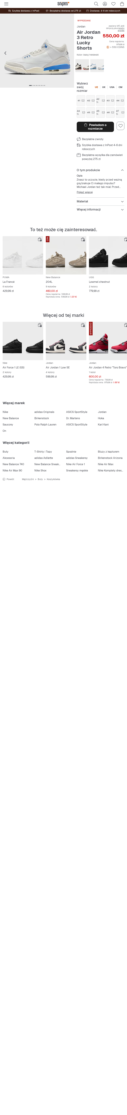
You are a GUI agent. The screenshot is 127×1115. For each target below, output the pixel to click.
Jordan (81, 26)
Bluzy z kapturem (108, 451)
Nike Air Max (105, 464)
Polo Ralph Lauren (45, 424)
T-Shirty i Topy (43, 451)
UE (96, 87)
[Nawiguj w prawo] (67, 53)
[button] (37, 51)
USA (112, 87)
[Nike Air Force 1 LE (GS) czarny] (23, 341)
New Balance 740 (13, 464)
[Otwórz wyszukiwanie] (96, 4)
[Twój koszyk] (122, 4)
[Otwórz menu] (6, 4)
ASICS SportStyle (76, 412)
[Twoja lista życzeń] (113, 4)
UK (104, 87)
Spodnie (71, 451)
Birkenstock (41, 418)
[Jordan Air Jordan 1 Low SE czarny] (66, 341)
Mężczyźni (28, 479)
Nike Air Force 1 (75, 464)
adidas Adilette (43, 458)
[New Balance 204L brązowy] (66, 255)
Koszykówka (53, 479)
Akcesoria (9, 458)
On (4, 431)
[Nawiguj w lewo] (5, 53)
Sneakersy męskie (77, 470)
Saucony (8, 424)
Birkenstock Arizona (110, 458)
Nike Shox (40, 470)
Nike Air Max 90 (12, 470)
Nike (5, 412)
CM (120, 87)
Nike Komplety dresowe (112, 470)
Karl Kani (103, 424)
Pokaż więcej (85, 192)
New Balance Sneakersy (49, 464)
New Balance (11, 418)
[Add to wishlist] (121, 126)
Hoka (101, 418)
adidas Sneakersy (77, 458)
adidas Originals (44, 412)
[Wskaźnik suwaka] (30, 85)
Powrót (10, 479)
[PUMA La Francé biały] (23, 255)
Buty (5, 451)
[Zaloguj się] (104, 4)
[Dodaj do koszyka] (40, 239)
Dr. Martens (73, 418)
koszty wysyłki (121, 29)
